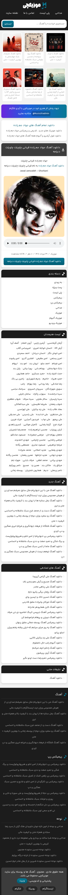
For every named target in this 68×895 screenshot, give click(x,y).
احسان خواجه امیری (42, 348)
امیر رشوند (14, 358)
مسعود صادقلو (18, 435)
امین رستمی (56, 358)
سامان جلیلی (24, 394)
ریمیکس (57, 298)
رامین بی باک (17, 379)
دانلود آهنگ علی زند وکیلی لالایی (46, 638)
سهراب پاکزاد (39, 394)
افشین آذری (28, 358)
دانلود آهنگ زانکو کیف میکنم (47, 648)
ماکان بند (46, 465)
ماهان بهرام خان (54, 435)
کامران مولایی (30, 424)
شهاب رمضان (55, 404)
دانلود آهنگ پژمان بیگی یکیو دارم (45, 592)
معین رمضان (26, 455)
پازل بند (16, 368)
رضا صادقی (56, 384)
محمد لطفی (42, 460)
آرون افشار (26, 343)
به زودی (58, 282)
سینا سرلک (28, 399)
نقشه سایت (12, 13)
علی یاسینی (28, 414)
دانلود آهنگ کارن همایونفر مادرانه (45, 607)
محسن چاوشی (38, 440)
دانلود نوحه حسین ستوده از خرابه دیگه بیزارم (34, 855)
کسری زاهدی (14, 424)
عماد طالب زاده (55, 409)
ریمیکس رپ (56, 303)
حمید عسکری (38, 374)
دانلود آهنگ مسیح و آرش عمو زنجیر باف (42, 582)
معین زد (35, 465)
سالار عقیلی (41, 399)
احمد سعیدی (23, 353)
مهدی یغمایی (55, 450)
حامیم (46, 379)
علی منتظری (56, 414)
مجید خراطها (41, 455)
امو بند (23, 363)
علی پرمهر (57, 419)
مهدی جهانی (56, 455)
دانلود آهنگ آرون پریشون (49, 653)
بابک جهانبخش (54, 368)
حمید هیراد (56, 379)
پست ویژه (57, 287)
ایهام (15, 363)
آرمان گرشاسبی (54, 343)
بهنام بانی (40, 368)
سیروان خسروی (35, 389)
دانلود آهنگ (58, 166)
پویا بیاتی (27, 368)
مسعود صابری (38, 445)
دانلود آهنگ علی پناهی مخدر (48, 587)
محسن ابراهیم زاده (37, 430)
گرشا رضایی (45, 424)
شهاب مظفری (14, 399)
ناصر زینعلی (56, 470)
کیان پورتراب (56, 430)
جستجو (8, 24)
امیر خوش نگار (55, 353)
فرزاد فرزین (16, 419)
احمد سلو (45, 363)
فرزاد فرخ (57, 424)
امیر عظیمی (42, 358)
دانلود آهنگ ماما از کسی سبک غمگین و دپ (40, 546)
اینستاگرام (47, 889)
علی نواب (45, 419)
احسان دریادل (38, 353)
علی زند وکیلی (38, 409)
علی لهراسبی (23, 409)
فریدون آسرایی (31, 419)
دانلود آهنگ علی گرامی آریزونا (47, 576)
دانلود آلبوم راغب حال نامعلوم (47, 643)
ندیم (46, 470)
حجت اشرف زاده (54, 374)
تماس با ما (28, 13)
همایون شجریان (33, 470)
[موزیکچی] (35, 5)
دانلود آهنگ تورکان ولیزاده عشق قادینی (42, 602)
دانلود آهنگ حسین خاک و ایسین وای (43, 597)
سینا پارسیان (56, 399)
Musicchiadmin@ (41, 113)
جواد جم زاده (44, 166)
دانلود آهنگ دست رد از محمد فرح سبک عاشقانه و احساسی (33, 511)
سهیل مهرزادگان (53, 389)
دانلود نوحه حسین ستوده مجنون (34, 850)
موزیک (58, 313)
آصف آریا (14, 343)
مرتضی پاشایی (55, 440)
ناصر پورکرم (15, 465)
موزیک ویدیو (55, 323)
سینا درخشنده (55, 394)
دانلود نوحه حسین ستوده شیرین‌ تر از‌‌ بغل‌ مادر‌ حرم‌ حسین (34, 861)
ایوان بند (33, 363)
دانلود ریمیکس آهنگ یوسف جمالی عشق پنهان (39, 622)
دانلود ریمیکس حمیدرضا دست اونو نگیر (42, 658)
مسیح (26, 465)
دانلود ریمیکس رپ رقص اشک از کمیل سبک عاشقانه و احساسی (34, 776)
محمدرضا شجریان (17, 430)
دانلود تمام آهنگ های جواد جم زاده (34, 125)
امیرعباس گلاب (23, 348)
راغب (22, 384)
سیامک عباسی (18, 389)
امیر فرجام (57, 363)
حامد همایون (23, 374)
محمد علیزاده (24, 450)
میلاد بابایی (28, 460)
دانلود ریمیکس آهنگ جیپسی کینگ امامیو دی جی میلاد (34, 612)
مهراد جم (15, 460)
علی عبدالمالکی (21, 404)
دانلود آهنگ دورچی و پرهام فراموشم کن (41, 617)
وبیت (22, 881)
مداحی (58, 13)
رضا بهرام (31, 384)
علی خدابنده (42, 414)
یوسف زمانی (17, 470)
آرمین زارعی (39, 343)
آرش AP (58, 348)
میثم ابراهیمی (55, 445)
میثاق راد (57, 465)
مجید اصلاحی (40, 450)
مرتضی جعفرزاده (36, 435)
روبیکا (32, 889)
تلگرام (18, 889)
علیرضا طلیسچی (39, 404)
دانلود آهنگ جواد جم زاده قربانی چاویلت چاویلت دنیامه (34, 261)
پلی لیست (45, 13)
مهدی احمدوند (22, 440)
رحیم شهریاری (33, 379)
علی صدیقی (14, 414)
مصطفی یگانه (22, 445)
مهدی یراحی (56, 460)
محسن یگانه (12, 455)
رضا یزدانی (44, 384)
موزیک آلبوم (55, 318)
